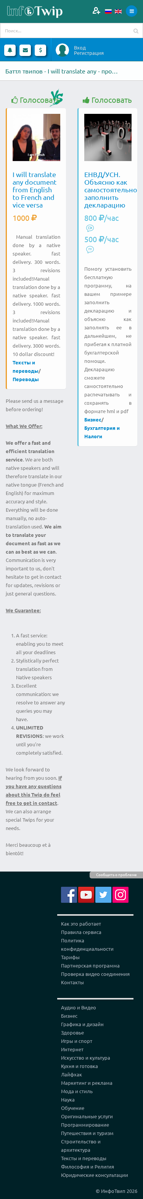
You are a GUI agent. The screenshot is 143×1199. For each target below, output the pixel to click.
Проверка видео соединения (95, 974)
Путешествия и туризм (87, 1133)
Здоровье (72, 1032)
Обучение (72, 1108)
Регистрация (89, 53)
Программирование (85, 1124)
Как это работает (81, 923)
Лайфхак (71, 1074)
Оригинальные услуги (87, 1116)
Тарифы (70, 957)
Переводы (26, 379)
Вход (80, 47)
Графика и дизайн (82, 1024)
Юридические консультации (94, 1175)
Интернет (72, 1049)
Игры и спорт (76, 1041)
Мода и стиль (77, 1091)
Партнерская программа (90, 965)
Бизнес (92, 419)
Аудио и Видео (78, 1007)
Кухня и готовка (79, 1066)
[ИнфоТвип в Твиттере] (103, 894)
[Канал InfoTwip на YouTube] (86, 894)
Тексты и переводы (83, 1158)
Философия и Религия (87, 1166)
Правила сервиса (81, 932)
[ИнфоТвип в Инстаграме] (120, 894)
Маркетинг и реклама (86, 1082)
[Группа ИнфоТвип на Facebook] (69, 894)
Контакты (72, 982)
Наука (68, 1099)
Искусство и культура (85, 1057)
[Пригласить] (96, 10)
